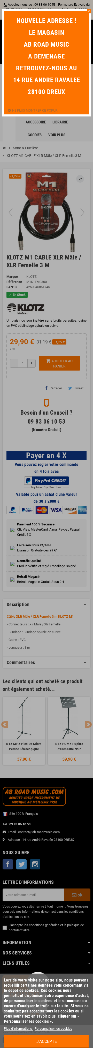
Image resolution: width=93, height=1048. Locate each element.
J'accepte (46, 1041)
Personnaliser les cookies (53, 1028)
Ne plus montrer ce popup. (35, 110)
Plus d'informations (18, 1028)
